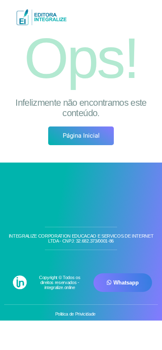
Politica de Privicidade (75, 313)
